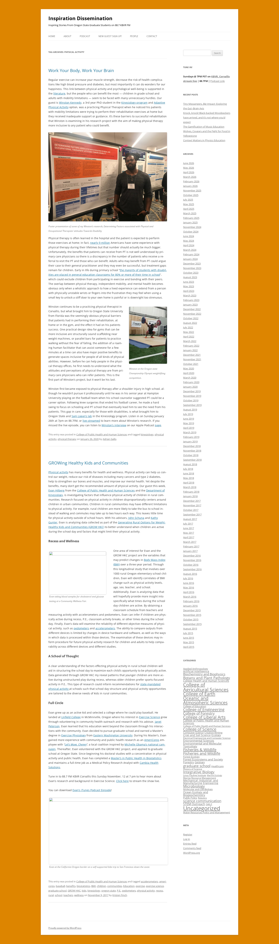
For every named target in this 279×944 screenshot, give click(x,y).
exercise (140, 886)
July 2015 (188, 633)
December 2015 (192, 610)
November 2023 (192, 268)
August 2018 (190, 464)
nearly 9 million (100, 243)
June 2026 (188, 163)
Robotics (202, 798)
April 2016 (188, 592)
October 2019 (190, 400)
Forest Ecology (191, 756)
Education (129, 886)
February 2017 (191, 546)
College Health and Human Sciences (206, 681)
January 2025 (190, 222)
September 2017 (192, 514)
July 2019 (188, 414)
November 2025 (192, 190)
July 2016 (188, 578)
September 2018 (192, 459)
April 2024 (188, 245)
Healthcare (217, 766)
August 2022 (190, 323)
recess (159, 890)
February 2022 (191, 345)
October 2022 (190, 318)
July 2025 (188, 199)
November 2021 (192, 359)
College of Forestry (199, 713)
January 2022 (190, 350)
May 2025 (188, 204)
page (158, 425)
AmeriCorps (151, 740)
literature (59, 93)
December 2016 (192, 555)
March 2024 (189, 250)
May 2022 (188, 332)
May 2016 (188, 587)
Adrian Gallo (109, 439)
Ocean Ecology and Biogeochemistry (195, 793)
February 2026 (191, 181)
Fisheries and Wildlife (201, 753)
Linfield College (71, 717)
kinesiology (147, 434)
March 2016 (189, 596)
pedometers (81, 628)
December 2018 (192, 446)
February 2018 (191, 491)
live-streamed (91, 420)
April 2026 (188, 172)
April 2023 (188, 291)
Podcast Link (217, 81)
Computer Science (193, 732)
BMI (93, 886)
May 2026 (188, 167)
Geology (200, 762)
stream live (190, 81)
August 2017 (190, 519)
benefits (71, 886)
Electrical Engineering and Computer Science (207, 738)
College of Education (194, 706)
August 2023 (190, 277)
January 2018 (190, 496)
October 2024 (190, 231)
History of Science (192, 769)
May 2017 (188, 532)
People (134, 36)
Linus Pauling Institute (194, 775)
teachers (68, 895)
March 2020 (189, 377)
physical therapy (67, 439)
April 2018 (188, 482)
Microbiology (194, 786)
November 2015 (192, 615)
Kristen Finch (119, 895)
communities (114, 886)
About (67, 36)
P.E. (119, 890)
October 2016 (190, 564)
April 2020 (188, 373)
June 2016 (188, 583)
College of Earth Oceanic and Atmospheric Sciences (205, 698)
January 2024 (190, 259)
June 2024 (188, 236)
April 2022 (188, 336)
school (58, 895)
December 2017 (192, 501)
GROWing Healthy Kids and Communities (88, 463)
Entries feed (189, 843)
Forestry (188, 762)
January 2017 (190, 551)
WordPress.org (191, 852)
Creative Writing (213, 732)
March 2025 (189, 213)
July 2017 (188, 523)
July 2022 (188, 327)
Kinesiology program (134, 102)
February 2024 (191, 254)
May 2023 (188, 286)
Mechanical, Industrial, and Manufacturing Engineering (200, 782)
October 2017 (190, 510)
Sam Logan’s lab (82, 416)
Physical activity (58, 472)
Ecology (216, 735)
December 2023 (192, 263)
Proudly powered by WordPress (64, 928)
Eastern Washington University (112, 735)
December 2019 (192, 391)
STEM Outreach (194, 804)
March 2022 (189, 341)
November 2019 (192, 396)
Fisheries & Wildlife (199, 749)
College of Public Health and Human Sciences (101, 434)
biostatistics (83, 886)
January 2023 (190, 304)
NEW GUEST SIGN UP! (110, 36)
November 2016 (192, 560)
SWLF (209, 804)
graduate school (57, 890)
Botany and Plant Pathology (206, 677)
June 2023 (188, 281)
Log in (186, 839)
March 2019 (189, 432)
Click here (122, 781)
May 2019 (188, 423)
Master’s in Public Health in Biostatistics (136, 758)
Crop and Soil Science (197, 735)
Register (187, 834)
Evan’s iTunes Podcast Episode (92, 790)
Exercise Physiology (73, 735)
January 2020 (190, 386)
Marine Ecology (214, 775)
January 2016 (190, 605)
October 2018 (190, 455)
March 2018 (189, 487)
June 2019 (188, 418)
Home (51, 36)
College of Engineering (203, 709)
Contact (152, 36)
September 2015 (192, 624)
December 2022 (192, 309)
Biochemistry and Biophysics (204, 674)
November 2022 (192, 313)
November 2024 (192, 227)
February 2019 (191, 437)
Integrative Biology (198, 771)
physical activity (146, 890)
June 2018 (188, 473)
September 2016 (192, 569)
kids (84, 890)
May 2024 (188, 240)
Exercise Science (149, 717)
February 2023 (191, 300)
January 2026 (190, 186)
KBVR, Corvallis (220, 76)
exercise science (155, 886)
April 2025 (188, 208)
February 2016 (191, 601)
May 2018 (188, 478)
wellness (79, 895)
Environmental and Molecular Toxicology (202, 745)
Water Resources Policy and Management (206, 812)
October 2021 (190, 364)
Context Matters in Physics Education (204, 140)
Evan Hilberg (56, 490)
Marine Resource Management (199, 778)
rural (51, 895)
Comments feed (192, 848)
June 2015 (188, 637)
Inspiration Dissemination (80, 18)
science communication (202, 800)
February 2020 (191, 382)
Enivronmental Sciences (198, 740)
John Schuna (136, 518)
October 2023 (190, 272)
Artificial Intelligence (196, 671)
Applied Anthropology (195, 668)
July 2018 (188, 469)
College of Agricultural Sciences (206, 686)
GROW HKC (74, 890)
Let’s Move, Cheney (76, 744)
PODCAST (85, 36)
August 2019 (190, 409)
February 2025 (191, 218)
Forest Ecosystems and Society (203, 759)
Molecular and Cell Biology (198, 789)
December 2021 (192, 354)
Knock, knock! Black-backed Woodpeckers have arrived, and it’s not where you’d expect (206, 117)
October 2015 (190, 619)
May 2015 (188, 642)
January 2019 (190, 441)
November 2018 (192, 450)
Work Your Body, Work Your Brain (81, 70)
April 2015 (188, 647)
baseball (60, 886)
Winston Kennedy (70, 102)
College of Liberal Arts (204, 717)
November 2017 (192, 505)
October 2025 (190, 195)
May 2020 (188, 368)
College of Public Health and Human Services (207, 726)
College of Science (199, 729)
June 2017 (188, 528)
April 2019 (188, 428)
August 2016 (190, 574)
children (101, 886)
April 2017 (188, 537)
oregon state (108, 890)
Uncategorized (201, 808)
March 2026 (189, 177)
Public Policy (190, 798)
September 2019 (192, 405)
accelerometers (105, 628)
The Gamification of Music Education (203, 126)
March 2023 (189, 295)
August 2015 (190, 628)
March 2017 (189, 542)
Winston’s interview (114, 425)
